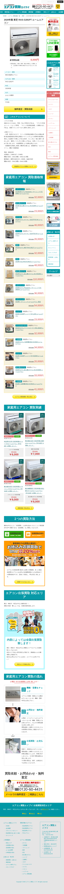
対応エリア (46, 12)
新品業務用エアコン (27, 828)
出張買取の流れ (10, 845)
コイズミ (50, 104)
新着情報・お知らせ (53, 258)
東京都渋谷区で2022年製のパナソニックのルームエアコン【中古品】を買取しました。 (13, 489)
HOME (4, 16)
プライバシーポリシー (12, 830)
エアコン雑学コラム (53, 242)
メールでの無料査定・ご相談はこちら (24, 794)
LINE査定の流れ (10, 852)
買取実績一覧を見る (24, 508)
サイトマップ (9, 835)
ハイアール (51, 123)
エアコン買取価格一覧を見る (23, 396)
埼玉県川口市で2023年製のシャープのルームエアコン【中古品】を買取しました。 (13, 444)
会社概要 (61, 12)
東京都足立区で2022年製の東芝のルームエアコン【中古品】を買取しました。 (34, 443)
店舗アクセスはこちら (23, 582)
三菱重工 (50, 132)
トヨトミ (24, 869)
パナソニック (52, 128)
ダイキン (50, 118)
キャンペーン (52, 247)
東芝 (23, 16)
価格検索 (60, 1)
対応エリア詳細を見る (23, 664)
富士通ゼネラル (52, 142)
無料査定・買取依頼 (23, 109)
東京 (25, 813)
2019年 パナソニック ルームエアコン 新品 (28, 302)
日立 (49, 147)
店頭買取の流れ (10, 847)
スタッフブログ (52, 252)
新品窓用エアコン (27, 830)
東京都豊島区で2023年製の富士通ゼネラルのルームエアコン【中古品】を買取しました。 (34, 491)
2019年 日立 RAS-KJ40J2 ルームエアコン (27, 261)
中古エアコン (25, 833)
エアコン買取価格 (22, 12)
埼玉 (40, 813)
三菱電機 (50, 137)
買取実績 (30, 12)
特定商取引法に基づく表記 (13, 833)
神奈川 (33, 813)
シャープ (50, 113)
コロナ (50, 109)
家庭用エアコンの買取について (23, 166)
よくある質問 (9, 850)
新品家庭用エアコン (27, 825)
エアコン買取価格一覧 (14, 16)
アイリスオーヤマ (53, 99)
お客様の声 (51, 236)
